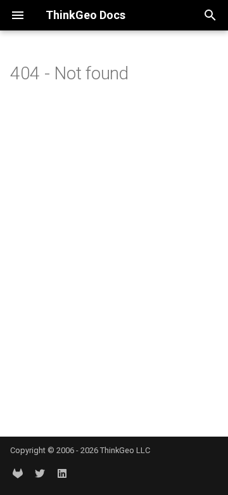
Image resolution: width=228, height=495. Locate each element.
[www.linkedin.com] (62, 475)
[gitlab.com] (18, 475)
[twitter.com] (40, 475)
